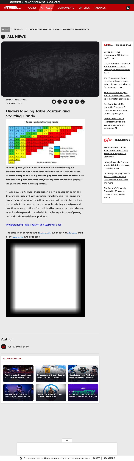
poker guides (72, 233)
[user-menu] (128, 8)
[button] (54, 102)
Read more (109, 458)
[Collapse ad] (67, 440)
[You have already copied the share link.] (82, 102)
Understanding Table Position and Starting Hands (34, 224)
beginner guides (45, 233)
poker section (18, 237)
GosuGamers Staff (18, 346)
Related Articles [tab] (12, 359)
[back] (3, 37)
